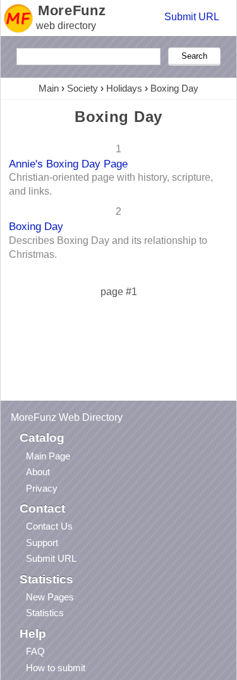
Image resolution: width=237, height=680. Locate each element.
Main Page (48, 456)
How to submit (55, 667)
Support (42, 542)
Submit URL (191, 16)
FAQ (35, 651)
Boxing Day (174, 88)
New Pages (50, 597)
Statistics (45, 612)
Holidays (124, 88)
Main (49, 88)
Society (82, 88)
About (38, 471)
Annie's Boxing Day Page (68, 163)
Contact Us (49, 526)
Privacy (42, 488)
